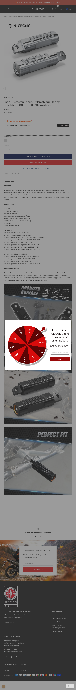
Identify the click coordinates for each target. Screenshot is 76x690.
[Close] (69, 322)
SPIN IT (60, 359)
